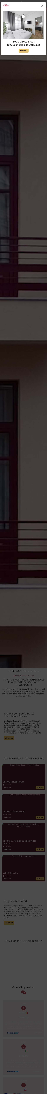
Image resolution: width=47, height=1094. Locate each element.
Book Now (23, 50)
